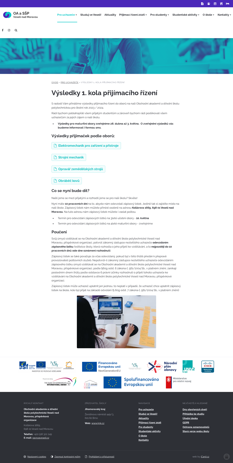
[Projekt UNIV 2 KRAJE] (189, 366)
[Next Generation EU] (102, 366)
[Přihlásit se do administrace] (226, 457)
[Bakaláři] (208, 3)
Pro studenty (146, 427)
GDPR (186, 422)
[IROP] (147, 382)
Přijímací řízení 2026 (150, 422)
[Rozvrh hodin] (215, 3)
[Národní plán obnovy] (162, 366)
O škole (143, 435)
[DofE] (59, 382)
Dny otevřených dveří (195, 409)
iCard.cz (205, 456)
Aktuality (144, 418)
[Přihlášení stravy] (221, 3)
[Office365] (202, 3)
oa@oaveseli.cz (40, 437)
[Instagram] (9, 30)
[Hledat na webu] (16, 30)
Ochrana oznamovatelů (196, 427)
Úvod (55, 82)
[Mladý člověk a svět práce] (47, 366)
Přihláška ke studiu (193, 414)
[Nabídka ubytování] (227, 3)
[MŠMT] (135, 366)
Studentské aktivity (150, 431)
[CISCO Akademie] (207, 366)
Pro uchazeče (69, 82)
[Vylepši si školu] (91, 382)
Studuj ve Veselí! (148, 414)
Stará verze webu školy (196, 431)
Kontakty (144, 440)
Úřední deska (190, 418)
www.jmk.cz (97, 423)
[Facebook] (2, 30)
